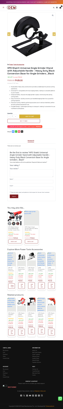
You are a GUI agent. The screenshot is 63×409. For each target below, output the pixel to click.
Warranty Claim (36, 373)
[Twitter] (24, 396)
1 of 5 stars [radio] (21, 166)
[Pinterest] (33, 396)
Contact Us (35, 369)
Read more (12, 286)
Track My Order (36, 371)
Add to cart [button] (14, 241)
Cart (4, 352)
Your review (14, 168)
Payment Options (36, 362)
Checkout (5, 354)
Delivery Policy (35, 356)
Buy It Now (23, 121)
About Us (34, 350)
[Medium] (36, 396)
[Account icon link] (57, 7)
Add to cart (30, 116)
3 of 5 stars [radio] (25, 166)
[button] (54, 7)
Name (11, 179)
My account (5, 350)
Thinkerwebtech (49, 406)
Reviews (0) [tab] (31, 140)
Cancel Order (6, 358)
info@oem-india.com (40, 391)
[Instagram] (27, 396)
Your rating (15, 165)
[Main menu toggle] (3, 7)
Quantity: (10, 113)
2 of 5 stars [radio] (23, 166)
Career (34, 375)
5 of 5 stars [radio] (28, 166)
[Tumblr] (39, 396)
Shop (4, 356)
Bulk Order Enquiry (36, 352)
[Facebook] (21, 396)
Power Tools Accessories (16, 64)
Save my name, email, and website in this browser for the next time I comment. (30, 192)
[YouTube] (30, 396)
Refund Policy (35, 360)
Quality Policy (35, 358)
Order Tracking (36, 354)
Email (11, 185)
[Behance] (42, 396)
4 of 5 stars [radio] (27, 166)
